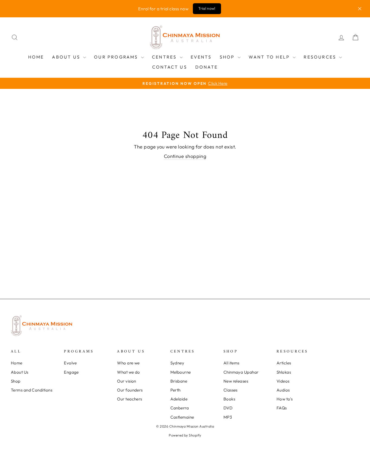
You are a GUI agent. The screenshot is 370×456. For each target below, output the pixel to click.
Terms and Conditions (31, 390)
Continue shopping (185, 156)
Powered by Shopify (185, 435)
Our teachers (129, 399)
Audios (283, 390)
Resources (321, 57)
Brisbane (178, 381)
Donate (206, 67)
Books (229, 399)
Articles (284, 363)
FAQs (282, 407)
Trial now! (207, 8)
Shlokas (284, 372)
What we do (128, 372)
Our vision (126, 381)
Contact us (169, 67)
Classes (230, 390)
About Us (67, 57)
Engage (71, 372)
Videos (283, 381)
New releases (235, 381)
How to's (285, 399)
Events (201, 57)
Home (36, 57)
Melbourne (180, 372)
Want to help (270, 57)
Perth (175, 390)
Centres (165, 57)
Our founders (129, 390)
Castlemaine (182, 417)
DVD (227, 407)
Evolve (70, 363)
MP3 (227, 417)
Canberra (179, 407)
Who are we (128, 363)
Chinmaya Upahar (241, 372)
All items (231, 363)
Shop (228, 57)
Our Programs (117, 57)
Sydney (177, 363)
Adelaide (179, 399)
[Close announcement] (360, 9)
